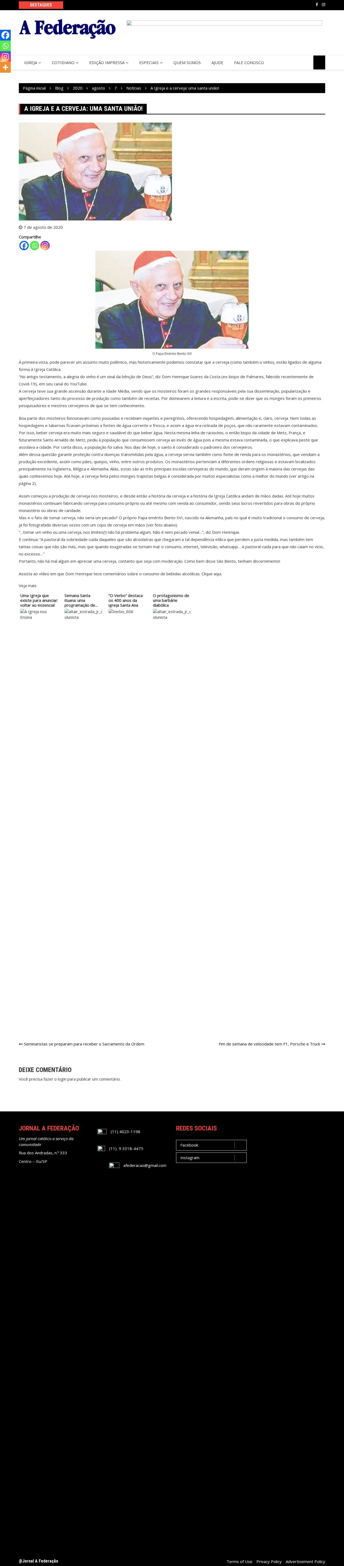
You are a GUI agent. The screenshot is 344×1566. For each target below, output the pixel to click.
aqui (217, 573)
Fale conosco (249, 62)
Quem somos (187, 62)
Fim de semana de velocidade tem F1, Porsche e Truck (269, 1044)
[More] (5, 67)
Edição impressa (106, 62)
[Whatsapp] (34, 245)
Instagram (323, 4)
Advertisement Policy (305, 1561)
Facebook (317, 4)
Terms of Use (239, 1561)
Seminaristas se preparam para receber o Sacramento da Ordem (84, 1044)
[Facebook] (24, 245)
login (62, 1079)
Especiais (149, 62)
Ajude (217, 62)
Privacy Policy (269, 1561)
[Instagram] (45, 245)
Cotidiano (63, 62)
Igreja (30, 62)
